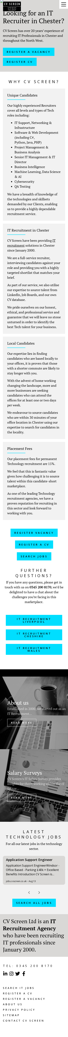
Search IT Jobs (19, 988)
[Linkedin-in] (5, 973)
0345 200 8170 (40, 587)
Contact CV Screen (23, 1020)
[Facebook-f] (23, 973)
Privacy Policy (19, 1009)
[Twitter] (17, 973)
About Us (13, 1004)
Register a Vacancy (24, 999)
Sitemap (11, 1015)
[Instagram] (11, 973)
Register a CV (18, 993)
